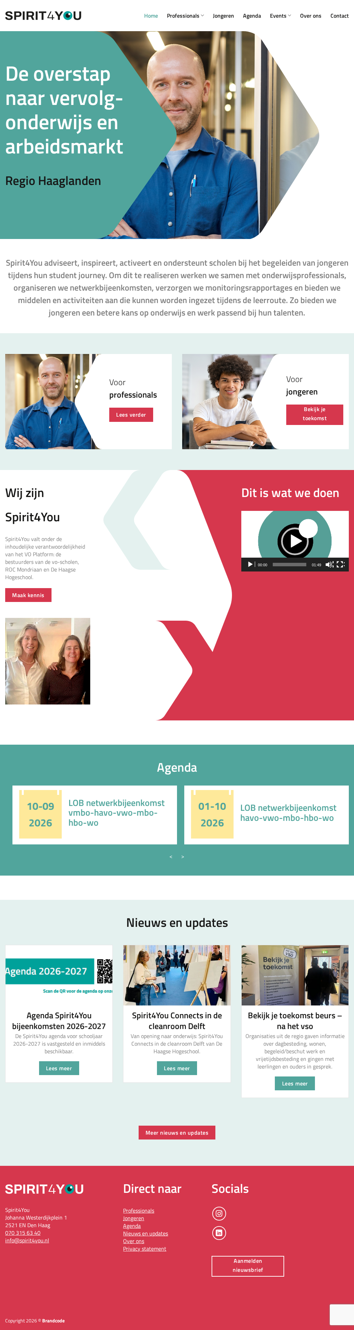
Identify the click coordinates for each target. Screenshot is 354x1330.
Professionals (183, 15)
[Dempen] (329, 564)
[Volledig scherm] (340, 564)
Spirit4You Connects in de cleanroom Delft (177, 1020)
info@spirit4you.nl (27, 1240)
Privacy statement (144, 1248)
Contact (339, 15)
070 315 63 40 (22, 1233)
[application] (295, 541)
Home (151, 15)
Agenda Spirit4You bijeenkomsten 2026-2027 (59, 1020)
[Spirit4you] (43, 15)
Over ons (311, 15)
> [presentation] (182, 856)
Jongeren (223, 15)
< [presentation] (171, 856)
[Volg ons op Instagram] (219, 1214)
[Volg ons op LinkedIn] (219, 1233)
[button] (295, 541)
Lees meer (59, 1068)
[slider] (289, 564)
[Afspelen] (251, 564)
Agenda (252, 15)
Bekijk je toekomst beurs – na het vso (295, 1020)
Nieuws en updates (145, 1233)
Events (278, 15)
